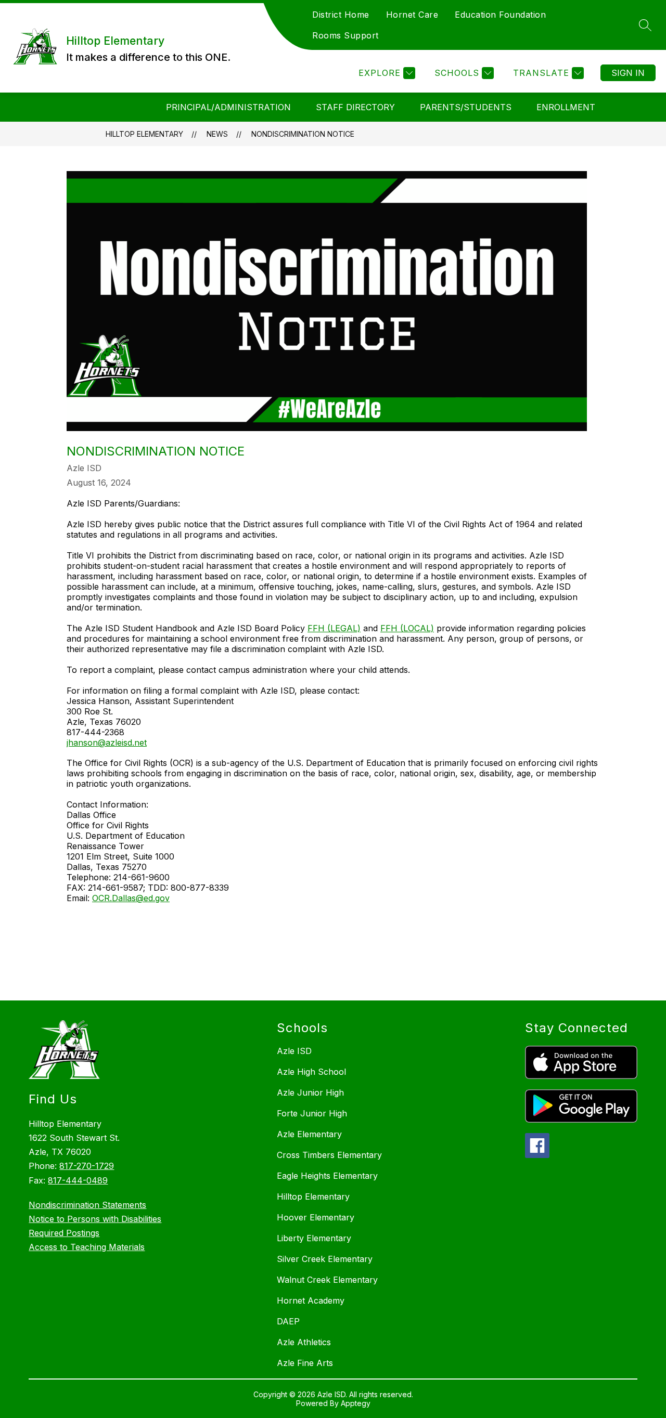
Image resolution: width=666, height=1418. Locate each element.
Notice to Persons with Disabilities (95, 1219)
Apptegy (355, 1403)
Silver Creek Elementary (325, 1259)
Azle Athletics (304, 1342)
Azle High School (311, 1071)
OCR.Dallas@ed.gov (131, 898)
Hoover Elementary (315, 1217)
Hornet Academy (310, 1300)
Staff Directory (355, 107)
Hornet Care (412, 14)
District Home (340, 14)
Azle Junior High (310, 1092)
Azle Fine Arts (305, 1363)
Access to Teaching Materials (87, 1247)
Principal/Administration (228, 107)
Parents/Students (465, 107)
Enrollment (565, 107)
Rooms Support (345, 35)
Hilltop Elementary (144, 133)
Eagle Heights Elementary (327, 1175)
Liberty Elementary (314, 1238)
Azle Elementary (309, 1134)
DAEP (288, 1321)
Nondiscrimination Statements (87, 1205)
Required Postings (64, 1233)
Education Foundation (500, 14)
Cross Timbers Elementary (329, 1155)
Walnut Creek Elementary (327, 1279)
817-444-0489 (78, 1180)
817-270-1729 (86, 1166)
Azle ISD (294, 1051)
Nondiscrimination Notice (302, 133)
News (217, 133)
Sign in (628, 73)
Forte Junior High (312, 1113)
